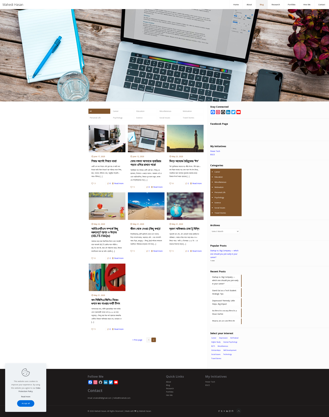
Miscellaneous (165, 111)
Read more (119, 183)
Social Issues (164, 117)
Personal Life (95, 117)
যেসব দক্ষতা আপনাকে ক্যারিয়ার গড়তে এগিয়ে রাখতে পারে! (145, 163)
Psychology (117, 117)
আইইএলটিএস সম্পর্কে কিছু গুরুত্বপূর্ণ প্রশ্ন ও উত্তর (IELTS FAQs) (104, 232)
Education (140, 111)
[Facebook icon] (219, 411)
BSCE (212, 154)
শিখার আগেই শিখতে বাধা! (104, 161)
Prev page (138, 340)
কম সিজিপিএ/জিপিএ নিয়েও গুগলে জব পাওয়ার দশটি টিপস (105, 301)
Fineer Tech (215, 151)
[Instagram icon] (230, 411)
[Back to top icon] (238, 411)
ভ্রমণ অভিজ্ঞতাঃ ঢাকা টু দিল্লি (184, 228)
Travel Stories (188, 117)
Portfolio (169, 392)
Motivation (187, 111)
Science (139, 117)
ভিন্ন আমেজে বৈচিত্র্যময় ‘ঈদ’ (184, 161)
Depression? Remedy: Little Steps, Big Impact (223, 302)
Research (170, 388)
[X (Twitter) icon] (222, 411)
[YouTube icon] (224, 411)
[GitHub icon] (232, 411)
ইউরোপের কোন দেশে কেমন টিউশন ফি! (223, 321)
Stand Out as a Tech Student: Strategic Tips (224, 292)
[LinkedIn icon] (227, 411)
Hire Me (169, 395)
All (91, 111)
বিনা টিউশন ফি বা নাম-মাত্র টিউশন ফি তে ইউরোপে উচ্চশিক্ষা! (224, 312)
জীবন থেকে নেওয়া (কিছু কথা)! (145, 228)
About (168, 382)
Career (115, 111)
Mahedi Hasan (13, 4)
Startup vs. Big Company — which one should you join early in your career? (224, 253)
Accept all (26, 403)
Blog (168, 385)
